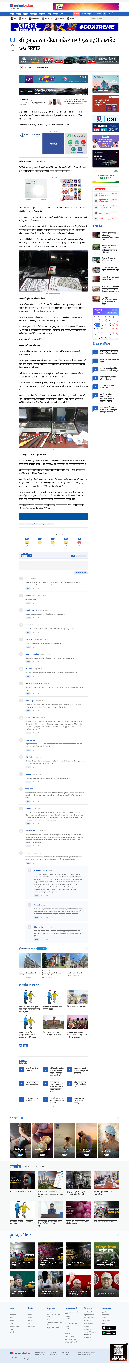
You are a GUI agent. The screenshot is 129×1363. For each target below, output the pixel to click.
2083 (68, 1331)
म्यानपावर (24, 19)
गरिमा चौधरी (61, 19)
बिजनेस (25, 14)
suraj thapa (29, 700)
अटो (29, 1324)
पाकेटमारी (50, 524)
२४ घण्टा (27, 1167)
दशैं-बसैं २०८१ (87, 1338)
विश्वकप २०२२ (87, 1335)
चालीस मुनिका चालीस (71, 1324)
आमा (15, 19)
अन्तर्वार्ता (12, 1321)
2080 (68, 1316)
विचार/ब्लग (13, 1315)
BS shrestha (38, 927)
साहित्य (11, 1318)
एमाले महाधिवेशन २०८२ (90, 1332)
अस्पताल (72, 19)
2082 (68, 1321)
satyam (28, 774)
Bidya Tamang (31, 595)
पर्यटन (30, 1315)
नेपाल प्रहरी (42, 524)
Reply (28, 588)
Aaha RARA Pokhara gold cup (54, 1323)
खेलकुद (56, 14)
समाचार (18, 14)
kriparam (29, 668)
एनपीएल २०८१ (50, 1312)
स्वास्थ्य (99, 14)
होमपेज (12, 14)
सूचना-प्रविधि (31, 1326)
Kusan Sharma (31, 852)
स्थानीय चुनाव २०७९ (89, 1324)
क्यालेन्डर (98, 310)
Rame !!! (28, 808)
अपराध (22, 524)
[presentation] (82, 948)
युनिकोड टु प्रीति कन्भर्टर (71, 1342)
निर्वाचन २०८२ (87, 1329)
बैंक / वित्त (30, 1321)
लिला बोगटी (29, 624)
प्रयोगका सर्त (105, 1315)
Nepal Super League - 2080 (53, 1328)
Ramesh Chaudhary (32, 654)
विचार (49, 14)
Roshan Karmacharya (33, 683)
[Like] (33, 588)
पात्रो (77, 14)
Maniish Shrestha (32, 610)
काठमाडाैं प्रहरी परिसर (32, 524)
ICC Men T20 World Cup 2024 (54, 1316)
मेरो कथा (67, 1334)
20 (12, 45)
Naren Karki (30, 717)
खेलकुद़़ (12, 1324)
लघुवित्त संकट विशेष (89, 1315)
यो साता (35, 1167)
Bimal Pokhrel (30, 830)
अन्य (61, 14)
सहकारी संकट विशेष (89, 1312)
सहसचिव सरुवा (48, 19)
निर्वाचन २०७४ (87, 1321)
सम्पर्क (103, 1324)
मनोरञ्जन (42, 14)
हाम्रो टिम (104, 1312)
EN (104, 14)
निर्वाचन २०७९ (87, 1326)
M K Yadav (29, 757)
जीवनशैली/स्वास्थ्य (14, 1326)
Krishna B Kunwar (41, 870)
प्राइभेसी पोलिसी (106, 1321)
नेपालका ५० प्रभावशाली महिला (71, 1313)
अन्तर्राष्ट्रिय (12, 1332)
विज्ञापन (104, 1318)
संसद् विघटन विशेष (89, 1318)
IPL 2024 (49, 1320)
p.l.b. (27, 578)
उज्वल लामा (29, 788)
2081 (68, 1319)
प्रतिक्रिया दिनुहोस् (81, 572)
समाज (11, 1312)
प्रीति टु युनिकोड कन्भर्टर (71, 1339)
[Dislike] (38, 588)
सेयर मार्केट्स (87, 14)
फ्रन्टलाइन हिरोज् (69, 1337)
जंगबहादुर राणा (35, 19)
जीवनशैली (34, 14)
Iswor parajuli (30, 740)
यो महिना (42, 1167)
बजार (29, 1312)
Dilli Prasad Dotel (32, 639)
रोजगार (30, 1318)
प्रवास (11, 1329)
